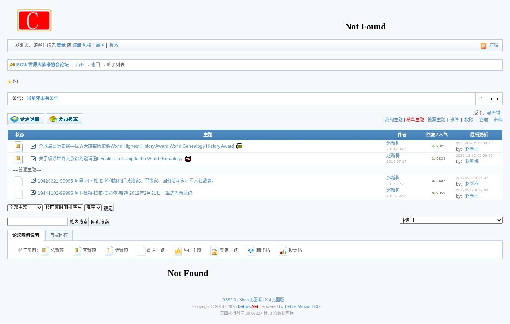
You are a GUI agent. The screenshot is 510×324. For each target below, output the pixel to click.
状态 (19, 134)
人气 (443, 134)
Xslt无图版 (274, 299)
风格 (87, 45)
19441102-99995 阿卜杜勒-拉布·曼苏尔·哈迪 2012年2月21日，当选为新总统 (115, 193)
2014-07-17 (396, 161)
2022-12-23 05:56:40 (474, 155)
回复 (430, 134)
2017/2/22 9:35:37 (472, 178)
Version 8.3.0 (309, 306)
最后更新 (479, 134)
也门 (95, 65)
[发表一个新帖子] (25, 119)
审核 (498, 119)
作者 (402, 134)
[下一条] (497, 98)
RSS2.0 (229, 299)
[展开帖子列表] (33, 146)
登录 (61, 45)
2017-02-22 (396, 184)
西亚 (79, 65)
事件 (454, 119)
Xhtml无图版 (250, 299)
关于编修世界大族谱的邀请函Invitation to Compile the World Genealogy (111, 158)
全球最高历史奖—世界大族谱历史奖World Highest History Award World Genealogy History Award (136, 146)
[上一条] (492, 98)
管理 (483, 119)
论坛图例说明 (25, 235)
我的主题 (394, 119)
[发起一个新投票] (64, 119)
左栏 (493, 45)
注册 (76, 45)
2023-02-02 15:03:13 (474, 143)
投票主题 (436, 119)
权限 (468, 119)
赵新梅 (393, 143)
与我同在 (59, 235)
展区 (100, 45)
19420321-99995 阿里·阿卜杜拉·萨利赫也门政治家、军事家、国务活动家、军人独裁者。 (127, 181)
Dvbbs (291, 306)
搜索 (113, 45)
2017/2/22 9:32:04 (472, 190)
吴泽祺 (493, 113)
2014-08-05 (396, 149)
